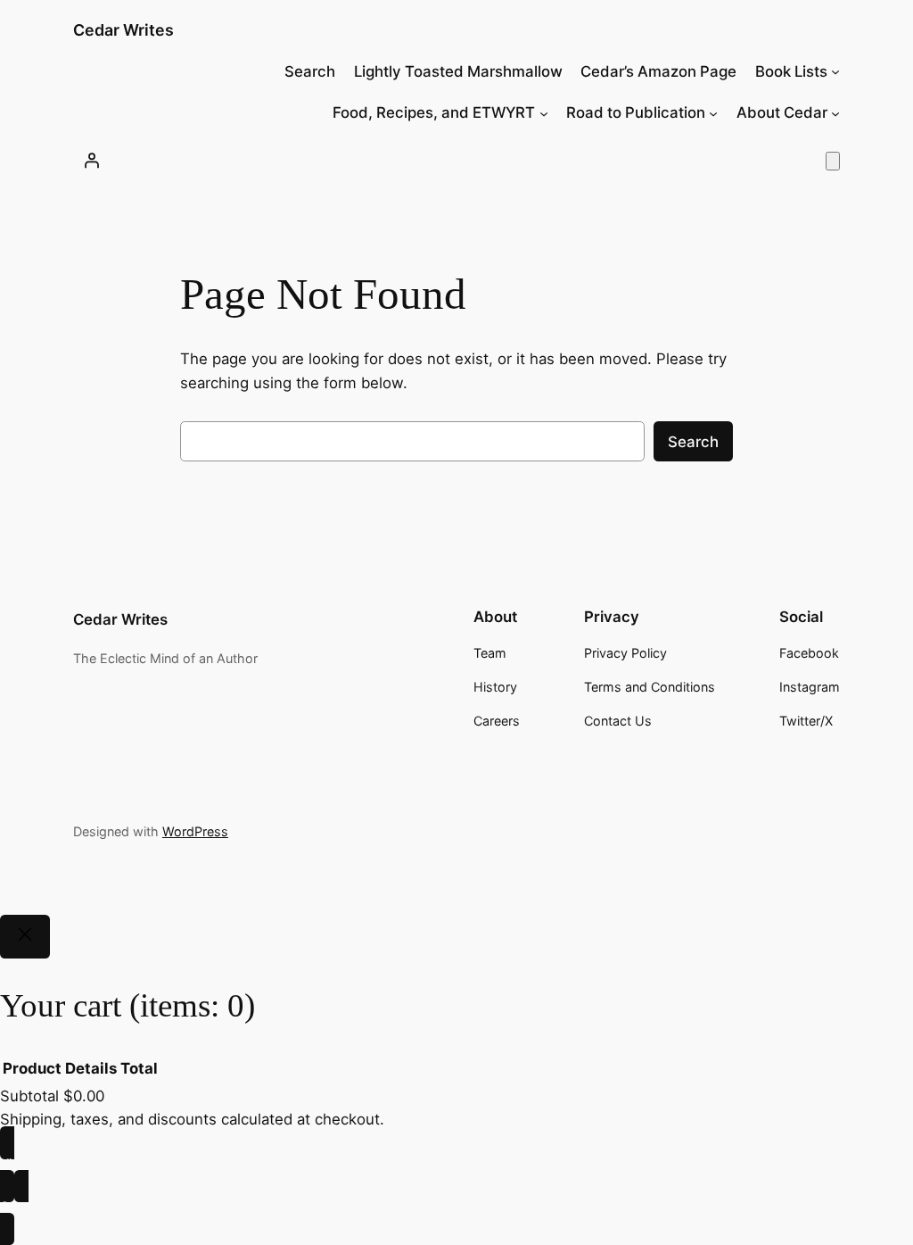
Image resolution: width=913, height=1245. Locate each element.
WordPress (195, 831)
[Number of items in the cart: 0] (833, 161)
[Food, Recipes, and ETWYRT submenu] (543, 112)
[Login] (92, 160)
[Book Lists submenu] (835, 71)
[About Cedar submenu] (835, 112)
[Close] (25, 937)
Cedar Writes (123, 30)
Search (693, 442)
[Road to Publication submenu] (713, 112)
